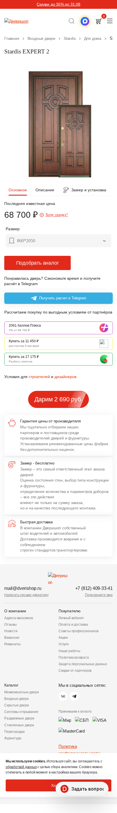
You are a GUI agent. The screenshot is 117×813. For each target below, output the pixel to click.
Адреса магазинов (18, 618)
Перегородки (14, 732)
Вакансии (11, 638)
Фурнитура (12, 738)
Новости (11, 631)
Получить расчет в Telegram (62, 298)
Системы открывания (21, 712)
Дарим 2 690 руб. (58, 399)
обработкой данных (21, 767)
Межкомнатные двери (21, 692)
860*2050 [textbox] (26, 240)
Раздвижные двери (19, 718)
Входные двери (16, 699)
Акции (63, 638)
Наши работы (69, 651)
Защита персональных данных (82, 664)
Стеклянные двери (19, 725)
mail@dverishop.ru (22, 588)
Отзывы (10, 625)
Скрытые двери (16, 705)
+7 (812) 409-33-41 (94, 588)
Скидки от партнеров (74, 671)
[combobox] (58, 241)
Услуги (63, 644)
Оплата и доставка (73, 625)
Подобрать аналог (37, 263)
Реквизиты (12, 644)
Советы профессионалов (78, 631)
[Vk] (63, 696)
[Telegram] (74, 696)
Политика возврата (73, 657)
